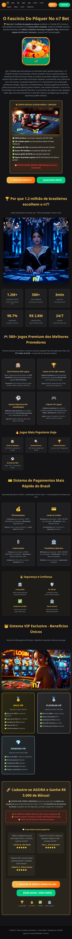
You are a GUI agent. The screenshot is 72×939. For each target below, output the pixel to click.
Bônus (16, 7)
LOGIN (52, 5)
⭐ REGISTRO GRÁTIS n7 (21, 180)
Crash (41, 3)
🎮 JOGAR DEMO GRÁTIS (51, 180)
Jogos (23, 3)
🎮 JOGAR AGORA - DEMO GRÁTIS (36, 892)
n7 (7, 3)
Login (12, 3)
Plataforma (30, 7)
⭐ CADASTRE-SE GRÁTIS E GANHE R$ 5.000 (36, 884)
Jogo (29, 3)
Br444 (4, 645)
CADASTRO (64, 5)
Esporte (9, 7)
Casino (35, 3)
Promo (22, 7)
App (18, 3)
